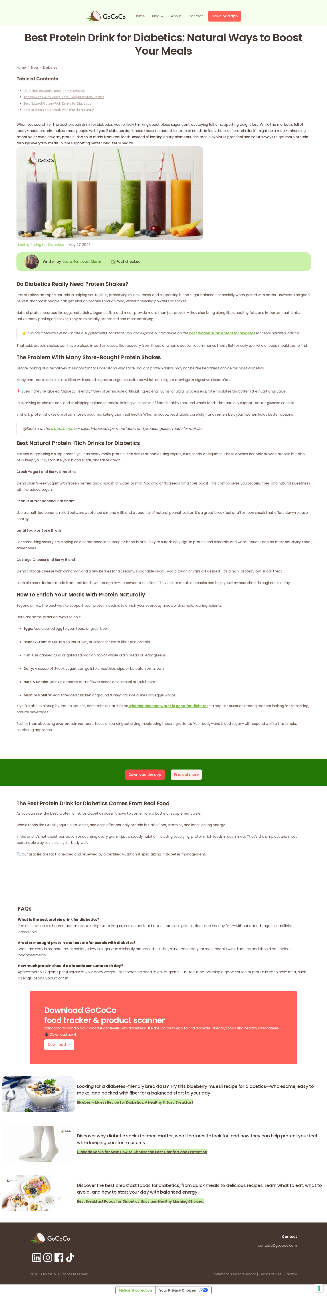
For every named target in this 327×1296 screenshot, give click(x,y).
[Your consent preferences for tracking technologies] (319, 1288)
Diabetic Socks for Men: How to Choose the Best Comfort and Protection (142, 1151)
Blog (34, 67)
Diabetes (50, 67)
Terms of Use (270, 1274)
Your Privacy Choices (177, 1290)
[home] (105, 16)
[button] (157, 16)
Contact (195, 16)
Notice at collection (135, 1290)
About (176, 16)
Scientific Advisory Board (235, 1274)
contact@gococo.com (277, 1245)
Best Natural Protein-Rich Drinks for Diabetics (57, 103)
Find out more (186, 774)
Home (139, 16)
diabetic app (62, 428)
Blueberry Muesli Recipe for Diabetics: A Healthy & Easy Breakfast (135, 1102)
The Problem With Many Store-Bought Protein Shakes (64, 97)
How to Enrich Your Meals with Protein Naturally (59, 110)
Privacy (290, 1274)
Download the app (145, 774)
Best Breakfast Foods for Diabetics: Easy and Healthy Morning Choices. (140, 1201)
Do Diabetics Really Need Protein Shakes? (55, 91)
